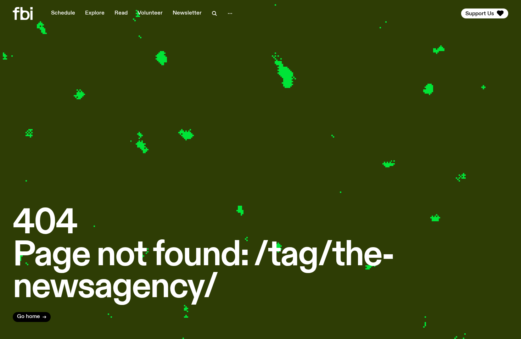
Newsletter (187, 13)
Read (121, 13)
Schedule (63, 13)
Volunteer (150, 13)
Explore (95, 13)
